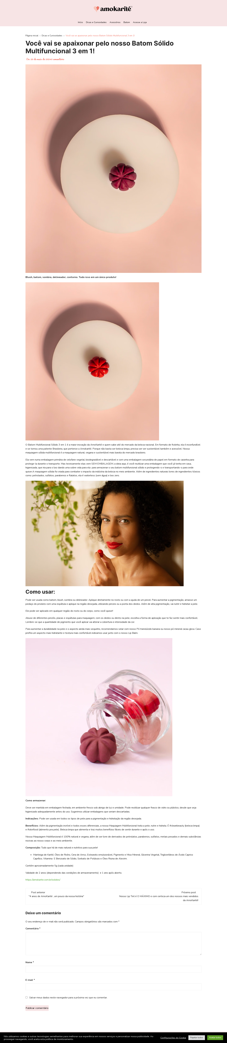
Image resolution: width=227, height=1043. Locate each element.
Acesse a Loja (140, 22)
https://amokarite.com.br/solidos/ (42, 879)
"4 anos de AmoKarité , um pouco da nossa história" (56, 896)
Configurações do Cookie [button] (173, 1037)
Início (80, 22)
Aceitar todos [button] (215, 1037)
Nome (29, 962)
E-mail (30, 980)
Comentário (32, 928)
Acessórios (115, 22)
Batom (127, 22)
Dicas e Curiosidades (96, 22)
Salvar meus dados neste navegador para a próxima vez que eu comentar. (68, 997)
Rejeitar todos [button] (196, 1037)
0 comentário (57, 59)
